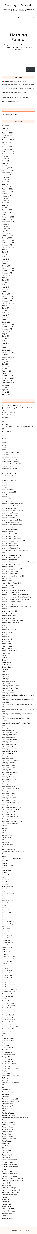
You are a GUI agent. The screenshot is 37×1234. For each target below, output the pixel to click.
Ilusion (4, 933)
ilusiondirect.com (8, 945)
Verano (4, 1197)
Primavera (5, 1096)
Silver (4, 1148)
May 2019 (5, 257)
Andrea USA (6, 653)
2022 (4, 443)
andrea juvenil (7, 639)
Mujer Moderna (7, 1017)
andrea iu (5, 634)
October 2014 (7, 380)
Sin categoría (6, 1150)
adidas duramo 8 (8, 466)
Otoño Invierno (7, 1073)
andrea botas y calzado (10, 527)
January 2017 (6, 322)
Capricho (5, 674)
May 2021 (5, 203)
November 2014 (8, 378)
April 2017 (5, 315)
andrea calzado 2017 (9, 534)
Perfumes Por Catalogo (10, 1083)
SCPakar (5, 1146)
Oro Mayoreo (7, 1052)
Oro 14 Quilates (7, 1048)
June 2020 (6, 229)
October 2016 (7, 329)
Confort (5, 854)
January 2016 (6, 350)
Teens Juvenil (7, 1155)
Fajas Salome (7, 896)
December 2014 (8, 376)
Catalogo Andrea (8, 683)
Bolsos (4, 658)
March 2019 (6, 261)
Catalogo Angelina (8, 690)
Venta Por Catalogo (9, 1188)
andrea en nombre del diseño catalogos (16, 606)
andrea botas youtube (10, 529)
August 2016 (6, 334)
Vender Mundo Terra (9, 1174)
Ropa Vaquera (7, 1141)
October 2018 (7, 273)
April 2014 (5, 390)
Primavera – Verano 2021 (10, 1101)
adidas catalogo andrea (10, 462)
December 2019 (8, 240)
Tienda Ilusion (7, 1157)
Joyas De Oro (7, 961)
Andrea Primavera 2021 (10, 651)
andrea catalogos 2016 (10, 546)
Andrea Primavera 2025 (10, 101)
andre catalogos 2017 (9, 492)
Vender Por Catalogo (9, 1176)
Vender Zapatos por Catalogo (12, 1178)
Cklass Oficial (6, 842)
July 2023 (5, 156)
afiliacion (5, 482)
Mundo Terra (6, 1024)
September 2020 (8, 222)
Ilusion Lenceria (7, 935)
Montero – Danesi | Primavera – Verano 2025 (18, 88)
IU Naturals (6, 952)
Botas (4, 660)
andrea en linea (7, 604)
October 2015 (7, 355)
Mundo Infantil (7, 1022)
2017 (3, 429)
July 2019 (5, 252)
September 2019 (8, 247)
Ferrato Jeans (7, 912)
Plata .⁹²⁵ (5, 1087)
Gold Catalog (6, 928)
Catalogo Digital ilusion (10, 739)
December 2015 (8, 352)
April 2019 (5, 259)
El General (5, 884)
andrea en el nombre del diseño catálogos (17, 597)
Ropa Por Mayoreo (9, 1139)
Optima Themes (24, 1230)
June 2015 (5, 364)
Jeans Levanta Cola (9, 959)
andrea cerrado (7, 567)
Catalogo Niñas (7, 770)
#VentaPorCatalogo (9, 415)
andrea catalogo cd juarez (11, 538)
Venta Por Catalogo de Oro (11, 1190)
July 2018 (5, 280)
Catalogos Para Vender (10, 814)
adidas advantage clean (10, 457)
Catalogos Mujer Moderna (11, 807)
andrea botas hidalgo (9, 518)
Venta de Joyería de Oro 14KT (12, 1181)
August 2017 (6, 306)
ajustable (5, 485)
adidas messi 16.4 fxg (9, 469)
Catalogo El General (9, 749)
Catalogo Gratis (7, 756)
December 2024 (8, 138)
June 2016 (5, 338)
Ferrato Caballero (8, 910)
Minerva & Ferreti (8, 1001)
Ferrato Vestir (7, 917)
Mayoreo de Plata (8, 991)
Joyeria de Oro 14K (8, 963)
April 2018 (5, 287)
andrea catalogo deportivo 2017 (13, 541)
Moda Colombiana (9, 1005)
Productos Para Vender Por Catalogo (15, 1118)
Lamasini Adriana (8, 970)
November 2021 (8, 194)
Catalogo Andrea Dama (10, 686)
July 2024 (5, 144)
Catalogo (5, 679)
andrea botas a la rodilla (10, 506)
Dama (4, 863)
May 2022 (5, 182)
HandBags (6, 931)
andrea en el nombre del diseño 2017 (15, 592)
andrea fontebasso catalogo (12, 623)
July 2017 (5, 308)
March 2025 (6, 130)
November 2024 (8, 140)
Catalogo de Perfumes (10, 735)
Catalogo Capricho (9, 693)
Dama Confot (7, 868)
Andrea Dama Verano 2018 (11, 583)
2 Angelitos (6, 417)
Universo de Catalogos (10, 1164)
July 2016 (5, 336)
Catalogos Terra (7, 819)
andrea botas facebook (10, 513)
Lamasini (5, 968)
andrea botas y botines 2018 (12, 525)
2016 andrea (6, 424)
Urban (4, 1169)
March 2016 (6, 345)
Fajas (4, 891)
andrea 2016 (6, 499)
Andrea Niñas (7, 646)
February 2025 (7, 133)
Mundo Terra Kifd (8, 1029)
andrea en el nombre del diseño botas (15, 595)
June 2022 (6, 179)
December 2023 (8, 151)
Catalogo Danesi (8, 728)
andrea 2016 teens (8, 501)
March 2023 (6, 166)
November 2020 (8, 217)
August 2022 (6, 175)
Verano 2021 (6, 1206)
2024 (4, 447)
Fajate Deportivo (8, 900)
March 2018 (6, 289)
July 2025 (5, 126)
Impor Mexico (7, 947)
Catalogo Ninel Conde (10, 772)
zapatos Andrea (7, 1218)
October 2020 (7, 219)
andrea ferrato (7, 613)
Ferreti (4, 919)
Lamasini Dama (7, 973)
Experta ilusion (7, 889)
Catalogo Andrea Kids (10, 688)
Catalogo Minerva (8, 765)
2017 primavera (7, 431)
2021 (3, 441)
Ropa (4, 1120)
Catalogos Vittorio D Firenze (12, 821)
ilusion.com (6, 940)
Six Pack (5, 1153)
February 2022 (7, 189)
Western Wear (7, 1213)
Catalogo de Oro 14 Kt (10, 732)
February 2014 (7, 394)
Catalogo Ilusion (8, 758)
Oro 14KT (5, 1050)
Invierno (5, 949)
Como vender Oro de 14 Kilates (13, 851)
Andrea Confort (7, 578)
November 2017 (8, 299)
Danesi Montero (8, 875)
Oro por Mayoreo (8, 1057)
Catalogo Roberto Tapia (10, 784)
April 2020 (5, 231)
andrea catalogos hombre (11, 555)
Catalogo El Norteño (9, 751)
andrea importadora (9, 630)
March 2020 (6, 233)
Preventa (5, 1094)
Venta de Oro (7, 1183)
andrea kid (6, 641)
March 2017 (6, 317)
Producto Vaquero (8, 1113)
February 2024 (7, 147)
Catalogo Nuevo (8, 777)
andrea (4, 494)
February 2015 (7, 371)
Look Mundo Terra (8, 984)
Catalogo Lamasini (8, 763)
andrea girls (6, 625)
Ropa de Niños (7, 1129)
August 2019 (6, 250)
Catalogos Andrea (8, 793)
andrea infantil (7, 632)
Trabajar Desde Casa (9, 1160)
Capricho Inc (6, 676)
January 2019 (7, 266)
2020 (4, 438)
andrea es (5, 609)
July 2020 (5, 226)
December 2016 (8, 324)
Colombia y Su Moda (9, 847)
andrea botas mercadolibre (12, 520)
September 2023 (8, 154)
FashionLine (6, 905)
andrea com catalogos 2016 (12, 571)
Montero (5, 1010)
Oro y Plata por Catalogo (11, 1068)
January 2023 (7, 168)
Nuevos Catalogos (8, 1038)
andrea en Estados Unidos (11, 602)
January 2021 (6, 212)
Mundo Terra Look (8, 1031)
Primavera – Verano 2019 (11, 1099)
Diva (3, 877)
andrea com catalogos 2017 (12, 574)
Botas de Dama (7, 662)
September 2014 (8, 383)
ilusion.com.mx (7, 942)
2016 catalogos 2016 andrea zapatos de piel (17, 426)
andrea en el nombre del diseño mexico (16, 599)
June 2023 (6, 158)
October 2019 (7, 245)
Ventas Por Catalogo (9, 1195)
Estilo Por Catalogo (9, 886)
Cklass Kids (6, 840)
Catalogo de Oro (8, 730)
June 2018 (5, 282)
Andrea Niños (7, 648)
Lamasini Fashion (8, 975)
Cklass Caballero (8, 835)
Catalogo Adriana (8, 681)
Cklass (4, 826)
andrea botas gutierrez (10, 515)
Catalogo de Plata (8, 737)
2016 (3, 422)
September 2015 (8, 357)
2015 (3, 419)
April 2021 (5, 205)
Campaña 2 (6, 672)
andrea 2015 (6, 497)
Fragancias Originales (9, 924)
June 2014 (5, 387)
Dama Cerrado (7, 865)
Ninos (4, 1033)
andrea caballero (8, 532)
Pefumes (5, 1078)
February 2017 (7, 320)
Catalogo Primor (8, 781)
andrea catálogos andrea (11, 548)
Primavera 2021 (7, 1106)
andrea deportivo (8, 588)
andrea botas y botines (10, 522)
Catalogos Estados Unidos (11, 802)
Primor (4, 1111)
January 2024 (7, 149)
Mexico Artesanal (8, 996)
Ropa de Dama (7, 1127)
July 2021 (5, 198)
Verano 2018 (6, 1199)
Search (30, 69)
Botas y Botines (7, 667)
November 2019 (8, 242)
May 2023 (5, 161)
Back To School (7, 655)
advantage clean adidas (10, 478)
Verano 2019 (6, 1202)
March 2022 (6, 186)
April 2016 (5, 343)
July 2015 (5, 362)
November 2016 (8, 327)
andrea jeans (6, 637)
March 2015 (6, 369)
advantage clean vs (9, 480)
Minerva (5, 998)
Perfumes (5, 1080)
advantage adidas (8, 475)
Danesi (4, 872)
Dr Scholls (5, 879)
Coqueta (5, 856)
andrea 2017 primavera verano (13, 504)
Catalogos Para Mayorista (11, 812)
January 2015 (6, 373)
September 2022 (8, 173)
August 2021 (6, 196)
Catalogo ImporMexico (10, 760)
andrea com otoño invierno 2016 (13, 576)
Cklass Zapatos (7, 844)
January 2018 (7, 294)
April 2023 (5, 163)
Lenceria (5, 980)
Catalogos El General (9, 800)
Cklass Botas (6, 833)
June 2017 (5, 310)
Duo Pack (5, 882)
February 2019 (7, 264)
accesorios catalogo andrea (12, 452)
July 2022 (5, 177)
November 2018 (8, 271)
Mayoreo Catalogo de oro (11, 989)
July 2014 (5, 385)
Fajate (4, 898)
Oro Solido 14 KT (8, 1059)
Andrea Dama (7, 581)
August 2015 (6, 359)
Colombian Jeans (8, 849)
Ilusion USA (6, 938)
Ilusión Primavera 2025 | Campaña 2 (15, 97)
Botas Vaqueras (7, 665)
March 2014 (6, 392)
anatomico (6, 487)
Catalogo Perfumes (9, 779)
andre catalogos (8, 490)
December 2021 (8, 191)
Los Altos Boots (7, 987)
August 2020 (6, 224)
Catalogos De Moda (18, 5)
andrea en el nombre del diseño (13, 590)
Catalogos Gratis (8, 805)
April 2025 (5, 128)
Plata (4, 1085)
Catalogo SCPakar (8, 786)
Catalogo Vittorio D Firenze (11, 788)
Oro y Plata (6, 1066)
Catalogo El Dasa (8, 746)
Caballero (5, 669)
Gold (4, 926)
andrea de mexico (8, 585)
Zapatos (5, 1216)
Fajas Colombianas (9, 893)
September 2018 (8, 275)
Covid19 (5, 861)
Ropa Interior (7, 1132)
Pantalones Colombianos (11, 1076)
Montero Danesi (8, 1015)
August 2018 (6, 278)
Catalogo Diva (7, 742)
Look (4, 982)
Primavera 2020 (7, 1104)
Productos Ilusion (8, 1115)
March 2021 (6, 208)
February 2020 (7, 236)
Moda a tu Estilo (8, 1003)
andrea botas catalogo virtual (12, 510)
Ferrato (4, 907)
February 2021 (7, 210)
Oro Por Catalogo (8, 1055)
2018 (4, 433)
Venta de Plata (7, 1185)
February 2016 (7, 348)
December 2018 (8, 268)
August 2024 (6, 142)
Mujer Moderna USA (9, 1020)
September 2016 (8, 331)
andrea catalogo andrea (10, 536)
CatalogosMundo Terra (10, 823)
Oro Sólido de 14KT (9, 1064)
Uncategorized (7, 1162)
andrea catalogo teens (10, 543)
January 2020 (7, 238)
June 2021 (5, 201)
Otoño (4, 1071)
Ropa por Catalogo (9, 1136)
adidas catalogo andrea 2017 (12, 464)
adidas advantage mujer (10, 459)
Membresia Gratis (8, 994)
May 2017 (5, 313)
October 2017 (7, 301)
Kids (3, 966)
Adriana (5, 471)
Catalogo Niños (7, 774)
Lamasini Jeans (7, 977)
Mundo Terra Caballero (10, 1027)
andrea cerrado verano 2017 (12, 569)
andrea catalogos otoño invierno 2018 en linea (18, 562)
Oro (3, 1043)
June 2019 (5, 254)
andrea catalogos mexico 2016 (13, 557)
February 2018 (7, 292)
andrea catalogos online (10, 560)
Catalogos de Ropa (9, 798)
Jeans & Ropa (7, 954)
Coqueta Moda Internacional (12, 858)
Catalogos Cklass (8, 795)
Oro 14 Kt (5, 1045)
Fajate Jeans (6, 903)
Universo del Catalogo (10, 1167)
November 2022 (8, 170)
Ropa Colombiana (8, 1122)
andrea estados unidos (10, 611)
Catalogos (5, 791)
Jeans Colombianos (9, 956)
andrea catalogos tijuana (11, 564)
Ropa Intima (6, 1134)
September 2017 (8, 303)
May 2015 (5, 366)
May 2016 (5, 341)
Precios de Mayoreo (9, 1092)
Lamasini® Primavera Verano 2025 (14, 93)
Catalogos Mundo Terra (10, 809)
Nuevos (5, 1036)
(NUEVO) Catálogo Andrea (11, 405)
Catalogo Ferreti (8, 753)
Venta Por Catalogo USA (11, 1192)
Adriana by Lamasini (9, 473)
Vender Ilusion (7, 1171)
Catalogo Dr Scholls (9, 744)
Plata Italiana (6, 1090)
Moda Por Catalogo (9, 1008)
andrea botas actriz (9, 508)
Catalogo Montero (8, 767)
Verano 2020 (6, 1204)
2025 (4, 450)
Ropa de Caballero (9, 1124)
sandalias (5, 1143)
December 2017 (8, 296)
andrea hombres (8, 627)
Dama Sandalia (7, 870)
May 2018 (5, 285)
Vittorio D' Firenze (8, 1211)
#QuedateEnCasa (8, 412)
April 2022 (5, 184)
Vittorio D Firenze (8, 1209)
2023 (4, 445)
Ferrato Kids (6, 914)
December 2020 (8, 214)
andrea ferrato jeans (9, 616)
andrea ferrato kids (8, 618)
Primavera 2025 (7, 1108)
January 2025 (7, 135)
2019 (4, 436)
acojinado (5, 454)
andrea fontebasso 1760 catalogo (14, 620)
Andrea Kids (6, 644)
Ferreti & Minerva (8, 921)
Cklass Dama (6, 837)
